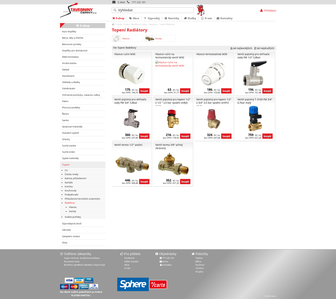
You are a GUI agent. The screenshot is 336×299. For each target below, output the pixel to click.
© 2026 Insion (270, 296)
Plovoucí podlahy (71, 107)
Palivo (65, 101)
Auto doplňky (69, 31)
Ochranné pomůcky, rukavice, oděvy (81, 94)
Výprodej (153, 18)
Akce (135, 18)
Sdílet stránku (131, 261)
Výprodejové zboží (71, 223)
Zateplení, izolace (71, 236)
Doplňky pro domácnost (75, 50)
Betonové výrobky (71, 44)
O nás (208, 18)
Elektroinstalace (70, 56)
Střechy (66, 139)
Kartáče (69, 182)
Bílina (198, 261)
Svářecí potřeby (73, 216)
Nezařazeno (68, 75)
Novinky (173, 18)
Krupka (199, 271)
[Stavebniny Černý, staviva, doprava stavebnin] (113, 24)
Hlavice (126, 38)
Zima (64, 242)
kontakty (167, 264)
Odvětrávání (68, 88)
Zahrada (66, 229)
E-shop (119, 24)
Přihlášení (270, 10)
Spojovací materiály (72, 126)
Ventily (158, 38)
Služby (191, 18)
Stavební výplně (70, 132)
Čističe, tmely (71, 174)
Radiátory (135, 24)
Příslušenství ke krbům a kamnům (82, 198)
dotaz (165, 261)
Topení (127, 24)
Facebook (129, 258)
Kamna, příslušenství (75, 178)
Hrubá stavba (69, 63)
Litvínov (199, 268)
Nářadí (65, 69)
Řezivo (65, 113)
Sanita (65, 120)
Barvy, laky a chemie (72, 37)
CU (66, 170)
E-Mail (121, 2)
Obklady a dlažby (71, 82)
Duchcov (200, 264)
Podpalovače (71, 194)
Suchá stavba (69, 145)
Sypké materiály (70, 158)
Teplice (199, 258)
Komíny (69, 186)
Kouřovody (70, 190)
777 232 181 (139, 2)
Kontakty (226, 18)
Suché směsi (68, 151)
